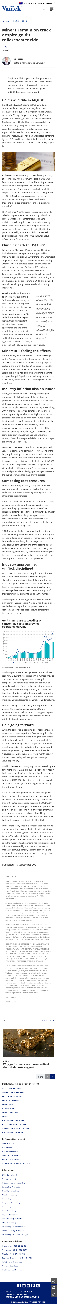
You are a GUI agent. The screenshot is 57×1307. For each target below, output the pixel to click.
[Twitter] (28, 1285)
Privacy (28, 1291)
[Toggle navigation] (52, 9)
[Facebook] (19, 1285)
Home (8, 1291)
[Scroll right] (52, 1076)
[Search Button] (44, 9)
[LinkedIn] (24, 1285)
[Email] (38, 1285)
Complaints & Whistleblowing (22, 1297)
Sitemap (18, 1291)
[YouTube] (33, 1285)
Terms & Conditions (16, 1294)
